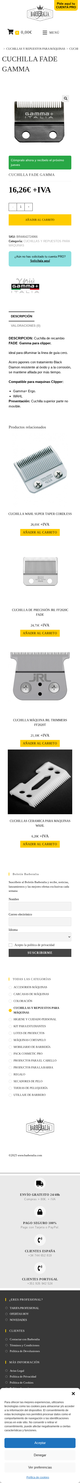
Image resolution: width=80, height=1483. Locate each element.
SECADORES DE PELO (28, 1081)
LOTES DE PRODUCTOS (29, 1033)
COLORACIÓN (23, 1001)
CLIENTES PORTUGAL (40, 1279)
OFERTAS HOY (19, 1314)
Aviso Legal (17, 1370)
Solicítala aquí (40, 260)
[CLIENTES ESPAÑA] (40, 1240)
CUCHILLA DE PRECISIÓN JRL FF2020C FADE (40, 612)
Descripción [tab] (21, 316)
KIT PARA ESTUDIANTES (30, 1026)
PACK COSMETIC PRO (28, 1053)
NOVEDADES (18, 1320)
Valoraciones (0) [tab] (25, 325)
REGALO (19, 1074)
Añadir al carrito (40, 219)
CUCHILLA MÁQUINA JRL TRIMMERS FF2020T (40, 723)
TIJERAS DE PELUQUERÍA (31, 1088)
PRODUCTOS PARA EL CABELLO (35, 1060)
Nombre (14, 899)
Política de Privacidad (23, 1376)
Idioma (13, 930)
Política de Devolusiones (25, 1351)
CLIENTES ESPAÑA (40, 1251)
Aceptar (40, 1443)
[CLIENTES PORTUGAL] (40, 1268)
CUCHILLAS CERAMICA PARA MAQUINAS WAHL (40, 823)
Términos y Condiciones (24, 1345)
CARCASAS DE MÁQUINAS (31, 994)
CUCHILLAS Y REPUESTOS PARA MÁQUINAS (36, 1010)
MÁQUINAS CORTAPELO (30, 1040)
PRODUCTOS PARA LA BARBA (33, 1067)
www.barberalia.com (30, 1155)
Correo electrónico (20, 914)
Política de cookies (37, 1477)
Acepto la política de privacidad (34, 945)
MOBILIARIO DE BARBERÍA (32, 1047)
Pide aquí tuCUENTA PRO (66, 5)
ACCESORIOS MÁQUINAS (30, 987)
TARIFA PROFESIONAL (24, 1308)
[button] (73, 1393)
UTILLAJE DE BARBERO (30, 1095)
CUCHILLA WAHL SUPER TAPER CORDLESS (40, 514)
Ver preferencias (40, 1467)
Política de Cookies (21, 1382)
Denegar (40, 1455)
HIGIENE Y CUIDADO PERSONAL (35, 1019)
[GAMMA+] (25, 286)
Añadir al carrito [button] (40, 532)
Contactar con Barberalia (25, 1339)
